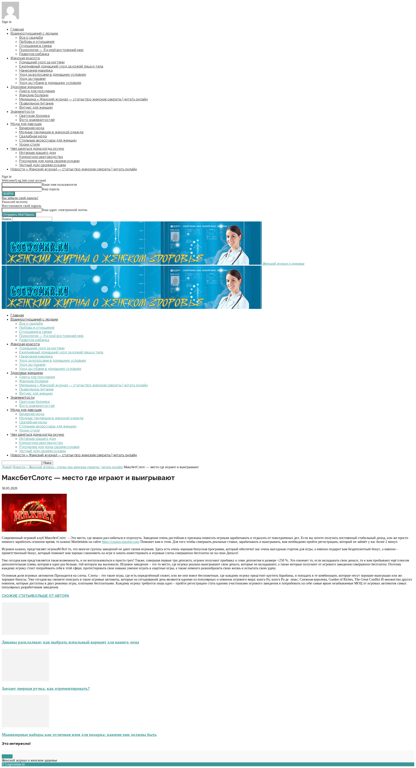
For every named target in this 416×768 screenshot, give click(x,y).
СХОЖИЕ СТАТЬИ (17, 596)
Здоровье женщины (26, 87)
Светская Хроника (34, 116)
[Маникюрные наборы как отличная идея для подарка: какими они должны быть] (25, 726)
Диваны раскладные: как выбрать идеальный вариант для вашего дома (70, 642)
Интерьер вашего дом (37, 153)
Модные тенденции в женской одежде (51, 132)
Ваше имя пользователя (59, 184)
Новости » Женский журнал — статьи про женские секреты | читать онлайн (73, 169)
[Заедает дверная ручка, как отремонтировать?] (25, 680)
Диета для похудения (37, 91)
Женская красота (25, 58)
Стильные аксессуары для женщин (47, 140)
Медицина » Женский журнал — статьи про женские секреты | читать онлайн (83, 99)
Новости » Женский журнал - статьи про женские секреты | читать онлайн (68, 467)
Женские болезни (33, 95)
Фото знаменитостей (37, 120)
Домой (7, 467)
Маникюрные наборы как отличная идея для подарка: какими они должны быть (79, 734)
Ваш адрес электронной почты (64, 210)
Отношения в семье (35, 46)
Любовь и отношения (36, 42)
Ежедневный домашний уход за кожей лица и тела (61, 66)
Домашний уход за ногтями (42, 62)
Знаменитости (22, 112)
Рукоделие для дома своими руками (49, 161)
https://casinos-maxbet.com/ (121, 542)
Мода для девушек (26, 124)
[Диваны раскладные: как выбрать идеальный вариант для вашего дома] (25, 634)
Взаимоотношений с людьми (34, 33)
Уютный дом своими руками (42, 165)
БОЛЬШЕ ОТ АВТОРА (50, 596)
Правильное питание (36, 103)
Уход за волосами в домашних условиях (52, 75)
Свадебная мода (33, 136)
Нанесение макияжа (36, 70)
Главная (17, 29)
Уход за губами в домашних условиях (50, 83)
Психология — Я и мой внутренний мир (51, 50)
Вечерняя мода (31, 128)
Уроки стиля (29, 144)
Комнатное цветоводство (41, 157)
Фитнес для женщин (36, 107)
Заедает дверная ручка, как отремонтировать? (46, 688)
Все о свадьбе (31, 37)
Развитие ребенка (34, 54)
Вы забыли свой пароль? (20, 198)
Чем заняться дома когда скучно (37, 149)
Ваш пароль (50, 189)
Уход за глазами (32, 79)
